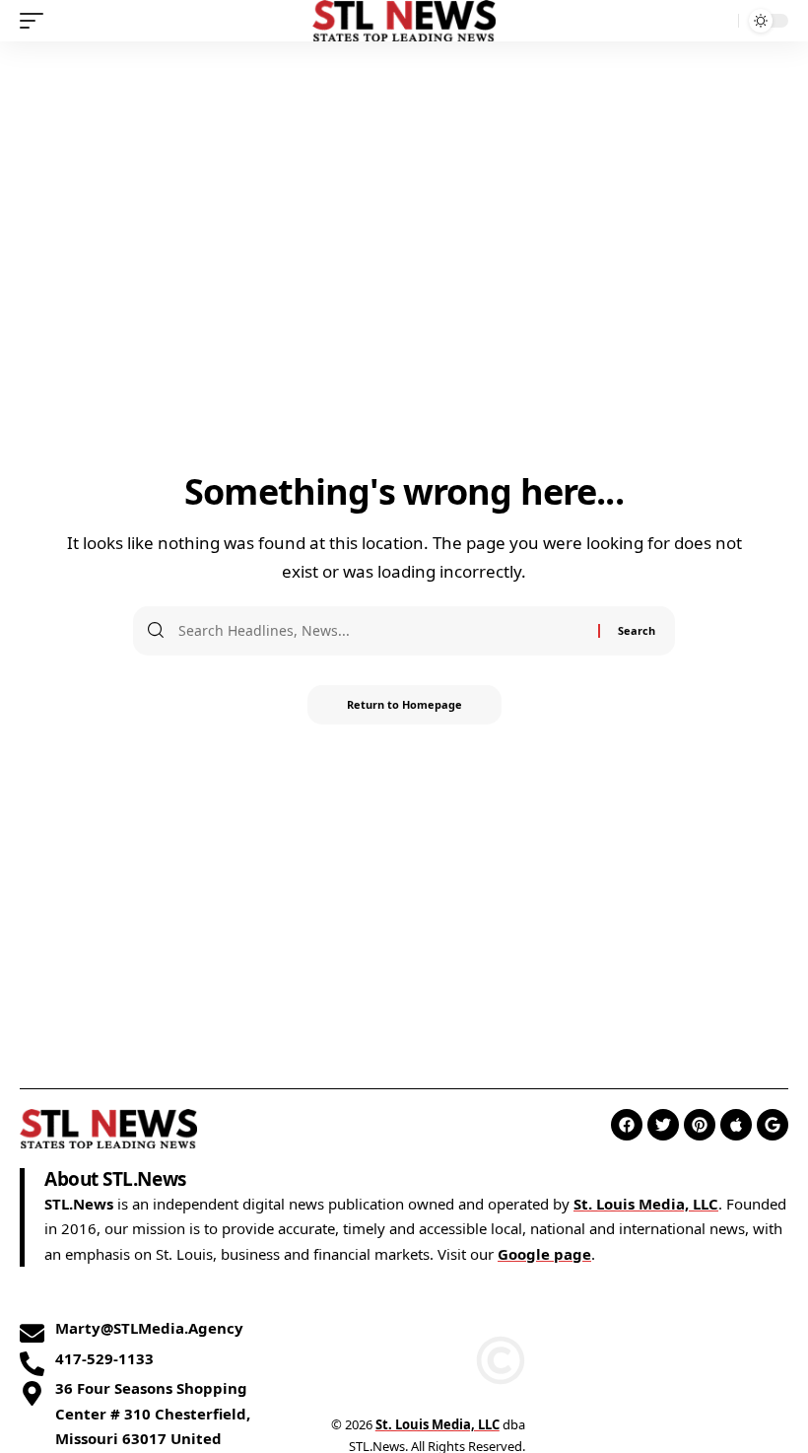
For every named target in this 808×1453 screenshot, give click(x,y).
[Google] (772, 1125)
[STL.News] (404, 20)
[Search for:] (381, 631)
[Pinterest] (699, 1125)
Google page (544, 1254)
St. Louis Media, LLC (645, 1203)
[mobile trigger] (36, 21)
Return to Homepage (404, 704)
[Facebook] (626, 1125)
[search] (718, 21)
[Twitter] (663, 1125)
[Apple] (736, 1125)
